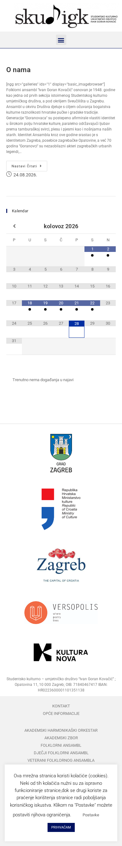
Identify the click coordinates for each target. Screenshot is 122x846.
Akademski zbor (61, 737)
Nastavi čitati (29, 164)
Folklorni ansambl (61, 745)
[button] (61, 40)
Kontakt (61, 706)
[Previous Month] (14, 226)
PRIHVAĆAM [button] (61, 827)
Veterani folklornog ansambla (61, 760)
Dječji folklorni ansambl (61, 752)
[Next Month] (108, 226)
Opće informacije (61, 713)
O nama (18, 70)
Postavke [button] (91, 815)
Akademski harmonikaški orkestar (61, 730)
